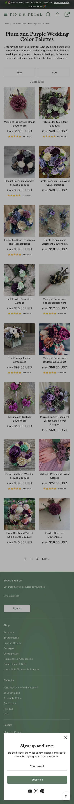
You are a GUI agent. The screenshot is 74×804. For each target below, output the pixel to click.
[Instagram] (36, 791)
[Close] (66, 738)
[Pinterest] (42, 791)
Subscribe (37, 779)
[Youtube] (30, 791)
